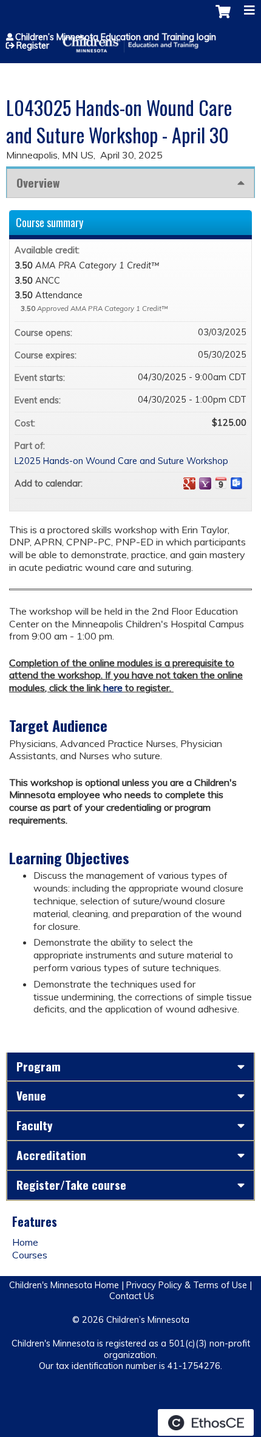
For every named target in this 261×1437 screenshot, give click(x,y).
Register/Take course (71, 1184)
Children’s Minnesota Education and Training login (115, 37)
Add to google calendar (189, 483)
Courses (29, 1255)
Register (32, 45)
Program (38, 1066)
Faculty (34, 1125)
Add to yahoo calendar (205, 483)
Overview (37, 182)
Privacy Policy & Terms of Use (186, 1285)
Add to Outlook (237, 483)
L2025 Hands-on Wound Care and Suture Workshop (121, 461)
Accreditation (51, 1155)
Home (25, 1242)
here (113, 687)
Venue (31, 1095)
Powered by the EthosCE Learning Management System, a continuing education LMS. (206, 1422)
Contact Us (131, 1296)
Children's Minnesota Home (64, 1285)
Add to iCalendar (221, 483)
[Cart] (223, 17)
